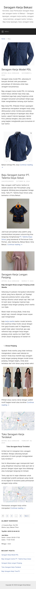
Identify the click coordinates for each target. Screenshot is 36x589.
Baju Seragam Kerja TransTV (11, 571)
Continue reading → (14, 244)
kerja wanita (9, 321)
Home (3, 39)
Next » (27, 516)
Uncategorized (8, 181)
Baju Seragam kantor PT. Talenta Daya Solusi (16, 176)
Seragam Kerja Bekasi (18, 7)
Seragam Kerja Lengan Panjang (14, 276)
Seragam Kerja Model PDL (16, 69)
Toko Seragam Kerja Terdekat (13, 436)
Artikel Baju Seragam (10, 73)
